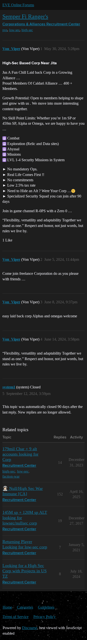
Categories (25, 607)
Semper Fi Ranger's (25, 16)
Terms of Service (16, 617)
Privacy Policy (44, 617)
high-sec (27, 30)
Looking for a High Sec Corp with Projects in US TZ (24, 571)
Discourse (29, 628)
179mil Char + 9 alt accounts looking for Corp (20, 454)
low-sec (14, 30)
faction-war (11, 476)
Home (7, 607)
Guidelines (46, 607)
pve (4, 30)
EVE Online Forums (18, 5)
